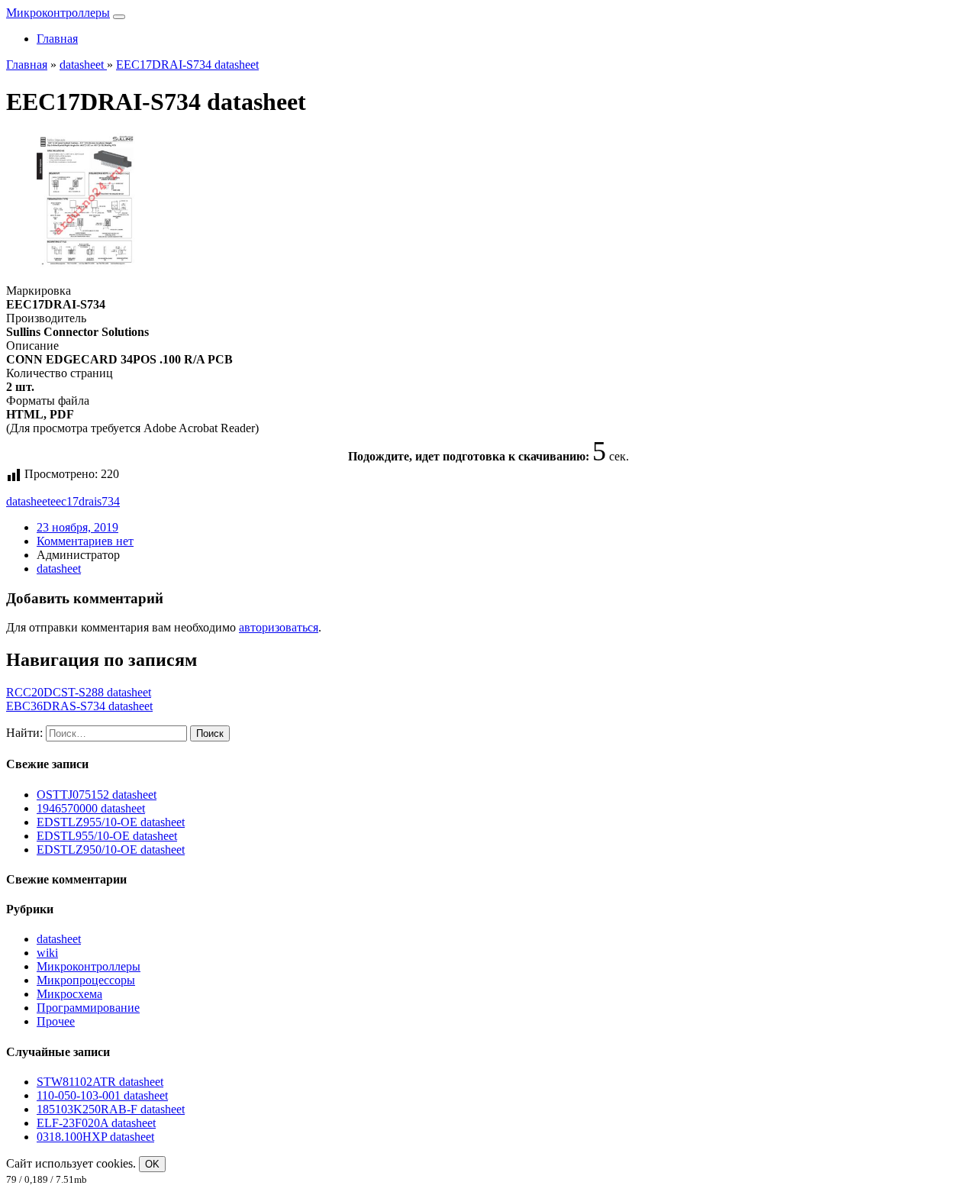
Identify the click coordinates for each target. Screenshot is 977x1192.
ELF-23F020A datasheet (96, 1122)
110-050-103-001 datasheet (102, 1095)
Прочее (56, 1021)
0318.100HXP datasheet (95, 1136)
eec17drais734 (85, 501)
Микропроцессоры (86, 980)
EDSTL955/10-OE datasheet (107, 835)
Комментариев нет (85, 541)
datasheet (28, 501)
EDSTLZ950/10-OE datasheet (111, 849)
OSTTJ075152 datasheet (96, 794)
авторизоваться (278, 627)
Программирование (88, 1007)
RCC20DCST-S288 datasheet (78, 692)
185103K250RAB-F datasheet (111, 1109)
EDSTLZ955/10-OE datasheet (111, 822)
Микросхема (69, 993)
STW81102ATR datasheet (100, 1081)
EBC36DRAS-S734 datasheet (79, 705)
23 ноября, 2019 (77, 527)
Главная (57, 38)
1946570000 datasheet (91, 808)
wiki (47, 952)
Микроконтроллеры (58, 12)
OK (152, 1164)
